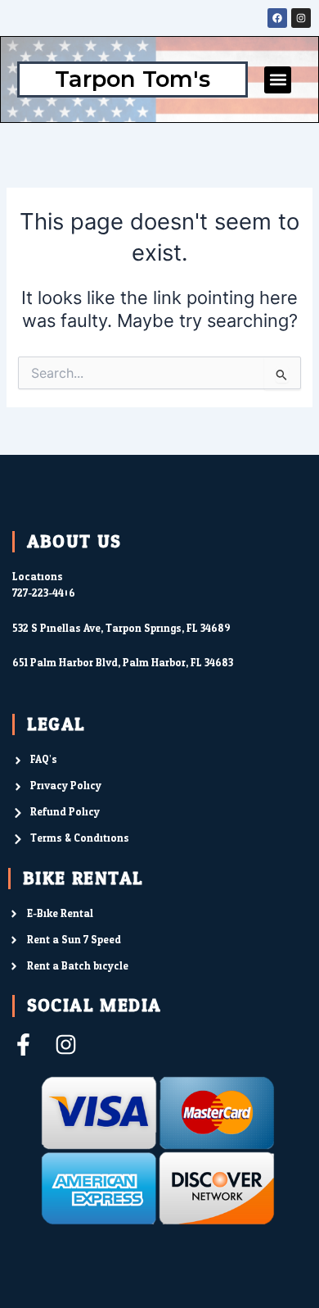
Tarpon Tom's (132, 79)
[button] (277, 79)
